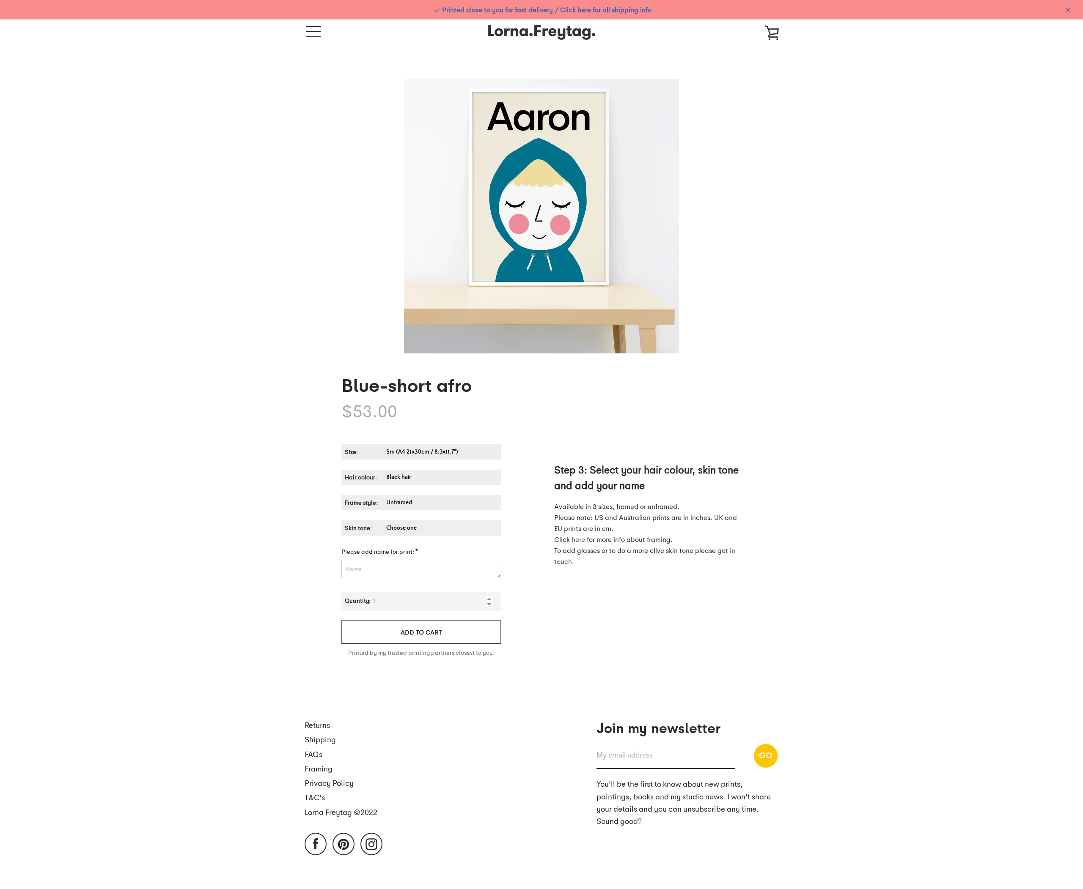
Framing (319, 768)
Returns (317, 724)
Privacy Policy (329, 782)
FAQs (313, 754)
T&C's (315, 797)
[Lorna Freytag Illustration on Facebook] (316, 843)
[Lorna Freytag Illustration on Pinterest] (343, 843)
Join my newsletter (658, 727)
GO (765, 755)
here (578, 539)
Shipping (320, 739)
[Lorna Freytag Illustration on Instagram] (371, 843)
